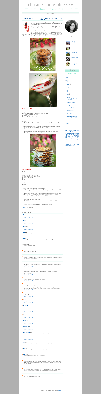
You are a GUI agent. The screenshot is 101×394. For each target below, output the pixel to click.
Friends (69, 139)
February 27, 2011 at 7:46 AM (28, 217)
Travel (66, 143)
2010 (67, 123)
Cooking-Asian (67, 135)
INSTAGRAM (72, 70)
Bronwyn (24, 226)
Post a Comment (26, 379)
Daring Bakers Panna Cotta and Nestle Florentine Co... (72, 99)
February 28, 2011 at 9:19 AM (28, 351)
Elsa (24, 348)
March (68, 94)
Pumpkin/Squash (76, 141)
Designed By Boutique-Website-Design (50, 392)
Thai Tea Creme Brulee (70, 111)
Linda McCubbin (26, 305)
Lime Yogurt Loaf (74, 47)
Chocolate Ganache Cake (70, 110)
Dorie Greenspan (76, 138)
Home (48, 13)
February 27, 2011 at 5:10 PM (28, 280)
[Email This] (29, 207)
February (68, 95)
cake (71, 143)
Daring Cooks (71, 138)
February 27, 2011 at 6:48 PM (28, 289)
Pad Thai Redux (69, 113)
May (68, 91)
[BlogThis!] (30, 207)
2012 (67, 78)
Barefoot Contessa (72, 130)
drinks (78, 144)
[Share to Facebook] (32, 207)
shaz (24, 360)
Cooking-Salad (67, 137)
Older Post (61, 382)
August (68, 87)
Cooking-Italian (76, 135)
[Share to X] (31, 207)
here (57, 35)
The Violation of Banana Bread (71, 120)
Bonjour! (24, 256)
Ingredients (71, 140)
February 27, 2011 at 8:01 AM (28, 223)
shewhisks (24, 368)
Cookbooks (76, 133)
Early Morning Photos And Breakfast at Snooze (73, 118)
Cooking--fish (70, 134)
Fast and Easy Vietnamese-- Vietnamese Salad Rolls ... (71, 107)
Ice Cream (68, 140)
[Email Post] (28, 207)
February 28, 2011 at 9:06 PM (28, 356)
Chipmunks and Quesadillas (71, 102)
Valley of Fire (69, 103)
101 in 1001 (52, 13)
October (68, 84)
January (68, 121)
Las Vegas (77, 140)
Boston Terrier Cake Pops (74, 57)
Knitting (74, 140)
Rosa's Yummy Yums (26, 332)
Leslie (24, 232)
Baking (66, 130)
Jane (24, 314)
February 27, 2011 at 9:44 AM (28, 235)
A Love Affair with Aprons (71, 114)
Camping (77, 131)
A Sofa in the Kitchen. (59, 22)
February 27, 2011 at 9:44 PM (28, 317)
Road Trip (68, 105)
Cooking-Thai (73, 137)
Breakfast (66, 131)
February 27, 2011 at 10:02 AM (28, 241)
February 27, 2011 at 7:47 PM (28, 302)
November (68, 83)
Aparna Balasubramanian (27, 292)
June (68, 90)
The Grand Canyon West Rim (74, 42)
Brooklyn (72, 132)
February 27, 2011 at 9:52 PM (28, 323)
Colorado (71, 133)
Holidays (77, 139)
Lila (24, 220)
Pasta (71, 141)
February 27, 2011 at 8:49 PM (28, 311)
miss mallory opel (26, 326)
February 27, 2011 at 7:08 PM (28, 296)
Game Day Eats (72, 139)
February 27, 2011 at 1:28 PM (28, 252)
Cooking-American (76, 134)
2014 (67, 76)
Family (66, 139)
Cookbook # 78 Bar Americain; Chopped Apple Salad (74, 63)
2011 (67, 80)
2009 (67, 125)
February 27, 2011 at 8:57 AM (28, 229)
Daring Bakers (29, 208)
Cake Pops (68, 97)
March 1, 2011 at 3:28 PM (27, 371)
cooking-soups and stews (68, 144)
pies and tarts (73, 145)
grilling (66, 145)
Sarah (24, 342)
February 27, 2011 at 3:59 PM (28, 266)
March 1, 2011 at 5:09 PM (27, 377)
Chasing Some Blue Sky (50, 4)
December (68, 81)
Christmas (67, 133)
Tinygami (24, 283)
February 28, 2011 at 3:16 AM (28, 339)
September (68, 85)
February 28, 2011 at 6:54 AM (28, 345)
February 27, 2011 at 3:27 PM (28, 259)
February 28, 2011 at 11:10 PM (28, 364)
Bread (78, 130)
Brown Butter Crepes (70, 101)
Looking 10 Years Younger (71, 109)
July (67, 88)
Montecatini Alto (74, 52)
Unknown (24, 214)
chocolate (77, 143)
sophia (24, 375)
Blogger (59, 390)
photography (69, 145)
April (68, 93)
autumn (69, 142)
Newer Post (24, 382)
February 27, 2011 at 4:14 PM (28, 274)
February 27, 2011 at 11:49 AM (28, 246)
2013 (67, 77)
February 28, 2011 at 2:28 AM (28, 329)
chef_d (24, 354)
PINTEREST (72, 69)
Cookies (26, 208)
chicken (73, 143)
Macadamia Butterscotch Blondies (72, 116)
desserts (33, 208)
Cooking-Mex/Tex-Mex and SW (72, 136)
